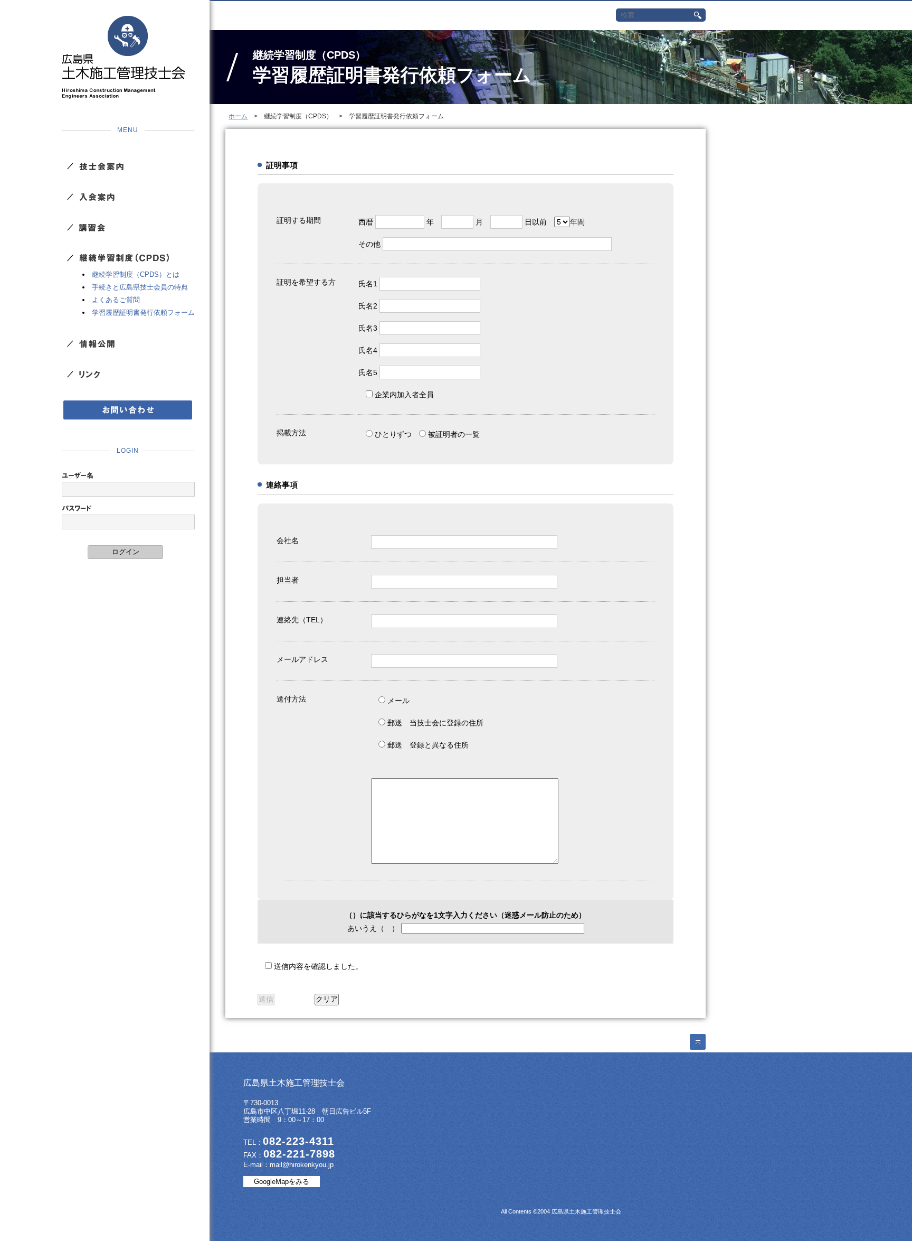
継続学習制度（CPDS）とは (135, 274)
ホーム (238, 116)
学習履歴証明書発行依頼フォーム (143, 312)
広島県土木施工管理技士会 (123, 57)
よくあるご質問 (116, 300)
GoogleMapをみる (281, 1182)
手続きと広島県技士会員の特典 (140, 287)
